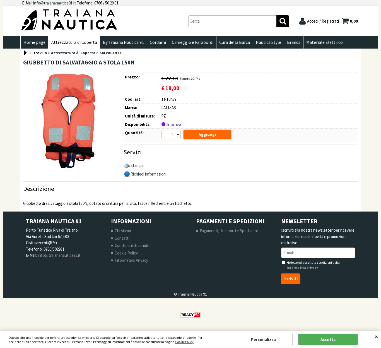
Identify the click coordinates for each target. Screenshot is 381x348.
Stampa (137, 165)
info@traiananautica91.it (54, 3)
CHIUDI (376, 336)
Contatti (122, 238)
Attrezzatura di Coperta (74, 42)
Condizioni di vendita (133, 245)
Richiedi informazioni (149, 174)
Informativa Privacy (131, 260)
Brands (293, 42)
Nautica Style (268, 42)
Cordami (158, 42)
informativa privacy (302, 267)
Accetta (328, 339)
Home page (34, 42)
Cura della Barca (234, 42)
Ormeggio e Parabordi (192, 42)
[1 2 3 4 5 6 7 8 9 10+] (171, 135)
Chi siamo (123, 230)
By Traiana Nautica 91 (123, 42)
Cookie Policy (184, 342)
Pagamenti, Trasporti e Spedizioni (229, 230)
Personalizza (263, 339)
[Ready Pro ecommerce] (190, 315)
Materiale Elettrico (324, 42)
